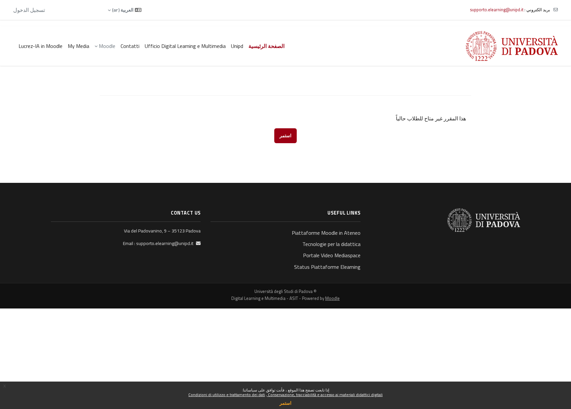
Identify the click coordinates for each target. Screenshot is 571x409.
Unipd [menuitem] (237, 46)
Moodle (332, 298)
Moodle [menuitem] (107, 46)
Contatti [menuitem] (130, 46)
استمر (285, 402)
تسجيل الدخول (29, 10)
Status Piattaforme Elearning (327, 267)
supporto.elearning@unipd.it (496, 9)
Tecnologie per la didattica (331, 244)
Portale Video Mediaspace (331, 255)
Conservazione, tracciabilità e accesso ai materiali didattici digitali (325, 394)
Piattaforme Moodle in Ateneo (326, 233)
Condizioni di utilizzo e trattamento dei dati (226, 394)
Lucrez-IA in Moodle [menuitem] (40, 46)
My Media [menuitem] (78, 46)
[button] (124, 10)
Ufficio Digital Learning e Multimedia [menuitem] (185, 46)
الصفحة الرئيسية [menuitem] (266, 46)
